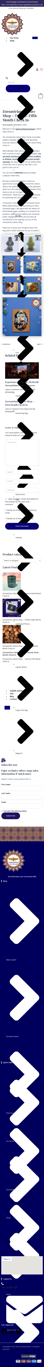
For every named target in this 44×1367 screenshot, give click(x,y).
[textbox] (21, 560)
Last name (5, 793)
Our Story (14, 38)
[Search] (18, 88)
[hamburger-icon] (35, 38)
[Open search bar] (7, 78)
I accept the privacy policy (15, 811)
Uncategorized (26, 389)
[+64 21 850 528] (2, 1283)
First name (6, 784)
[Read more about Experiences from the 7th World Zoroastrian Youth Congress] (22, 370)
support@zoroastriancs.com (33, 5)
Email (3, 802)
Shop (12, 41)
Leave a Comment (12, 389)
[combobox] (22, 560)
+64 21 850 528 (11, 5)
